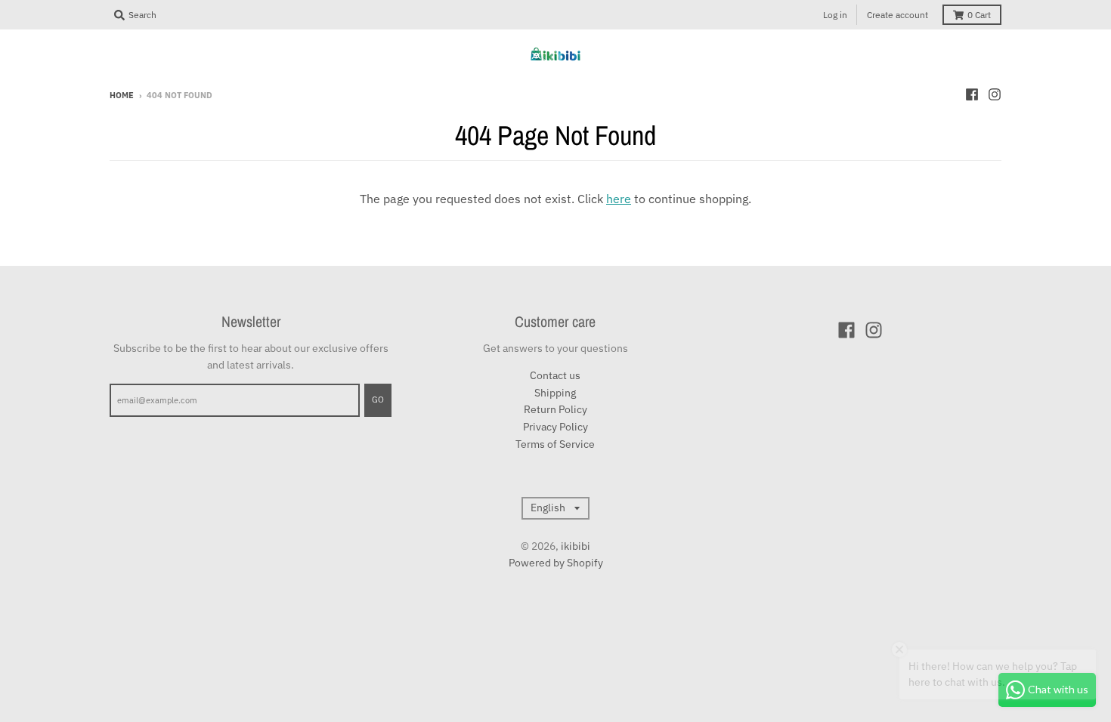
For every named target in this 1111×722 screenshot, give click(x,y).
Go (378, 399)
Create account (897, 14)
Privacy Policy (555, 427)
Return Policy (555, 409)
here (618, 198)
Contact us (555, 375)
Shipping (555, 393)
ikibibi (575, 546)
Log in (835, 14)
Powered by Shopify (556, 562)
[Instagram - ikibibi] (994, 94)
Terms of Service (555, 444)
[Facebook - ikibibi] (972, 94)
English (548, 507)
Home (122, 95)
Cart (979, 14)
